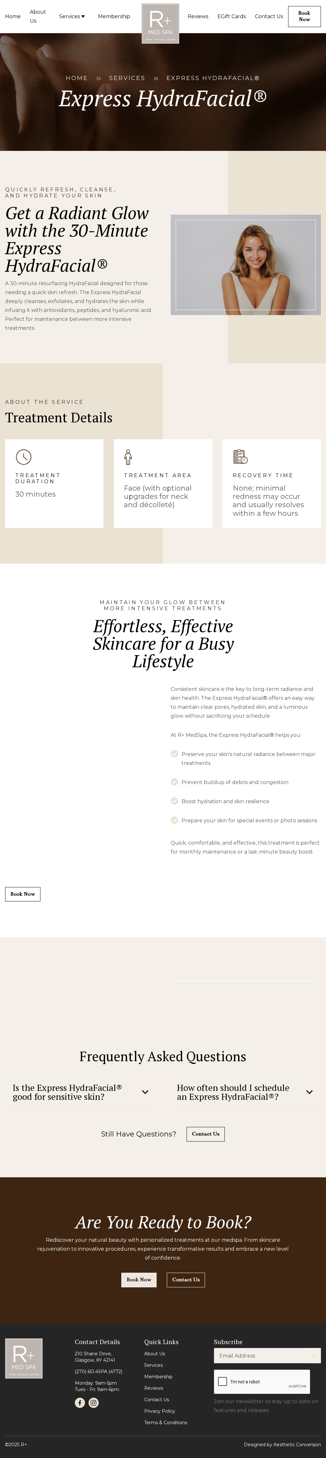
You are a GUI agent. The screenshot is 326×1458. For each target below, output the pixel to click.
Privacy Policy (159, 1411)
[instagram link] (94, 1403)
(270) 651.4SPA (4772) (98, 1371)
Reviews (153, 1388)
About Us (154, 1354)
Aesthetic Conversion (297, 1444)
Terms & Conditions (165, 1422)
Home (77, 78)
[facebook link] (80, 1403)
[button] (81, 1092)
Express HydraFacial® (213, 78)
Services (127, 78)
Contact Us (156, 1399)
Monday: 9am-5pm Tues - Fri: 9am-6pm (97, 1386)
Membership (158, 1377)
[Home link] (160, 18)
